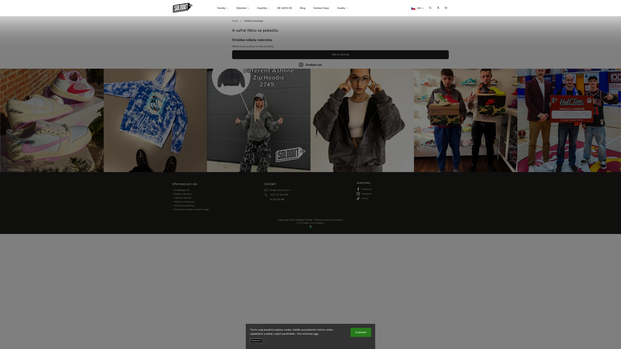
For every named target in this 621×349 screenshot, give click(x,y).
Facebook (366, 189)
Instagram (366, 193)
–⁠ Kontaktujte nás (181, 190)
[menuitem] (224, 8)
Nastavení (256, 340)
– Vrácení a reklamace (183, 201)
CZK (419, 8)
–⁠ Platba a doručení (182, 194)
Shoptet (306, 223)
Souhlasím (360, 332)
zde (316, 333)
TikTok (364, 198)
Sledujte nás (313, 65)
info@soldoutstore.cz (280, 190)
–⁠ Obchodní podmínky (183, 205)
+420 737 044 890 (278, 194)
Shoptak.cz (321, 223)
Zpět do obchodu (340, 54)
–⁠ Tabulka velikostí (181, 197)
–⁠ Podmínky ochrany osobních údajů (190, 209)
